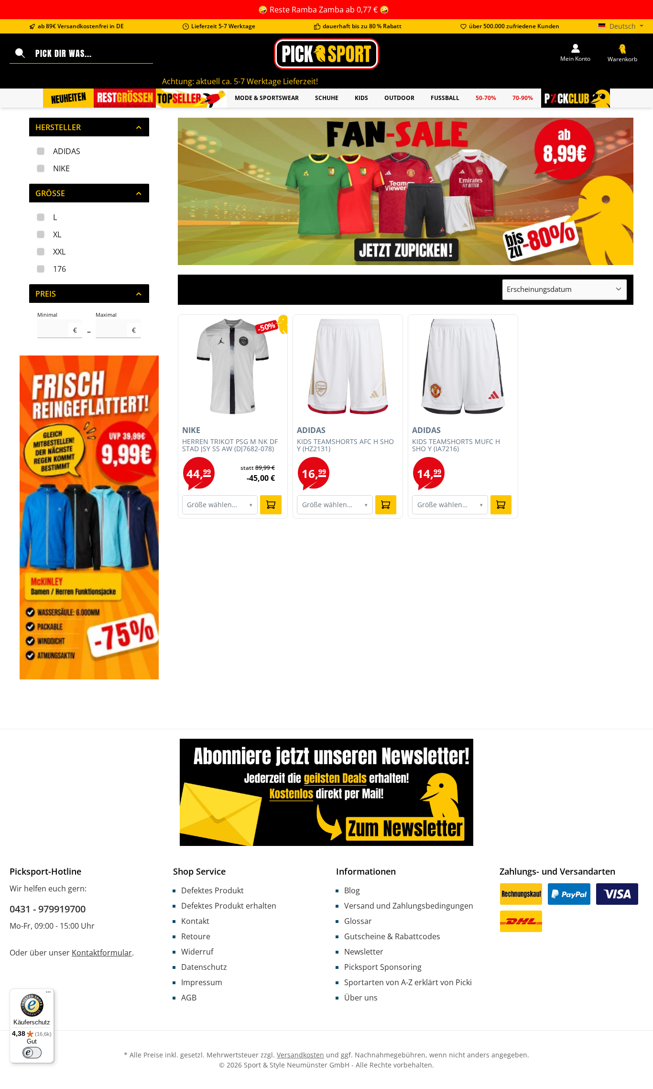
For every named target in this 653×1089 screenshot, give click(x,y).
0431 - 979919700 (48, 908)
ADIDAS (66, 151)
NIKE (61, 168)
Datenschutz (204, 967)
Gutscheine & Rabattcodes (392, 936)
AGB (188, 997)
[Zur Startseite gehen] (326, 53)
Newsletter (363, 951)
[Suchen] (20, 53)
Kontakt (195, 921)
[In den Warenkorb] (271, 504)
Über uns (361, 997)
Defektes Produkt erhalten (228, 905)
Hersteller (58, 127)
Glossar (358, 921)
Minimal (57, 322)
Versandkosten (300, 1054)
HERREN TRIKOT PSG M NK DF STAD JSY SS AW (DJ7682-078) (230, 445)
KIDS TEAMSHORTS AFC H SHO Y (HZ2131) (345, 445)
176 (59, 269)
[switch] (32, 1052)
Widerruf (197, 951)
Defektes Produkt (212, 890)
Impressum (201, 982)
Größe (50, 193)
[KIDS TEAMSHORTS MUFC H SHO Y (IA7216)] (463, 366)
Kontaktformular (102, 952)
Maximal (115, 322)
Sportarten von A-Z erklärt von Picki (408, 982)
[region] (406, 191)
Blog (352, 890)
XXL (59, 251)
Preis (45, 294)
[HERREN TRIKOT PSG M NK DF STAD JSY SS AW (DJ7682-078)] (233, 366)
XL (57, 234)
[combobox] (92, 53)
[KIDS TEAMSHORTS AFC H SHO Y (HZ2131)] (348, 366)
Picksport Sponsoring (383, 967)
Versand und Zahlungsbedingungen (408, 905)
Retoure (195, 936)
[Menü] (48, 994)
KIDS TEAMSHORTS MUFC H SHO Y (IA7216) (456, 445)
